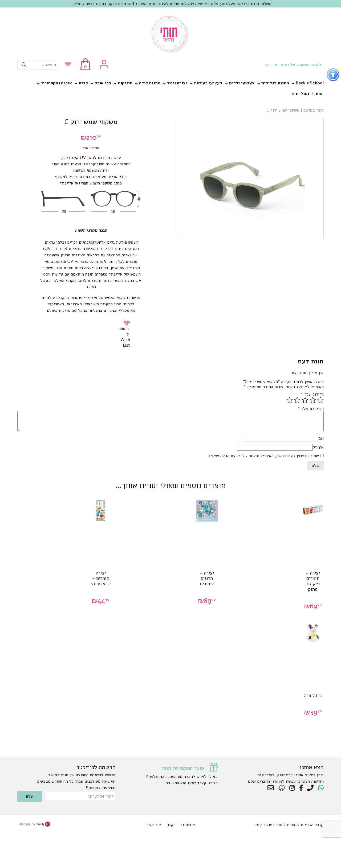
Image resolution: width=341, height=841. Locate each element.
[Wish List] (66, 65)
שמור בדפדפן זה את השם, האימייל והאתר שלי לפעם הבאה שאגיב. (263, 456)
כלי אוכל (103, 83)
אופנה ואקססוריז (56, 83)
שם (321, 438)
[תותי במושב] (170, 52)
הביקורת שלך (311, 409)
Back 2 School (310, 83)
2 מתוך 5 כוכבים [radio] (313, 400)
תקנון (171, 825)
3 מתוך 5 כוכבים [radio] (305, 400)
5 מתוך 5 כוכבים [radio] (289, 400)
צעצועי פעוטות (208, 83)
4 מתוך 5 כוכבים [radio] (297, 400)
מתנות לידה (149, 83)
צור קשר (153, 825)
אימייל (318, 447)
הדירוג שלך (312, 394)
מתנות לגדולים (275, 83)
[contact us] (272, 788)
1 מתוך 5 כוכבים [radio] (320, 400)
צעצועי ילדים (242, 83)
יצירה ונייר (177, 83)
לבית (83, 83)
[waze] (282, 788)
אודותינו (188, 825)
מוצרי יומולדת (309, 93)
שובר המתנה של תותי (183, 768)
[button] (127, 323)
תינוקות (125, 83)
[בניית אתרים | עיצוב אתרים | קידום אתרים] (34, 825)
